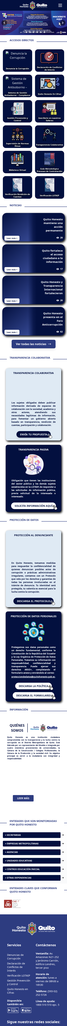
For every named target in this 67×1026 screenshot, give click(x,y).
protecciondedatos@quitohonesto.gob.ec (33, 676)
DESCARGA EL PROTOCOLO (33, 601)
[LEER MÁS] (33, 777)
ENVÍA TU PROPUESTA (33, 434)
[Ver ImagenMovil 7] (33, 23)
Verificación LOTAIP (18, 989)
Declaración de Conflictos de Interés (16, 981)
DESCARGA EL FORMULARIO (33, 695)
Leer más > (12, 238)
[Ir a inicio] (34, 5)
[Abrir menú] (60, 5)
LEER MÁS (23, 798)
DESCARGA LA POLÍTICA (33, 686)
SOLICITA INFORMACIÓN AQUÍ (33, 505)
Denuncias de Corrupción (15, 970)
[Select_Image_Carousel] (23, 32)
